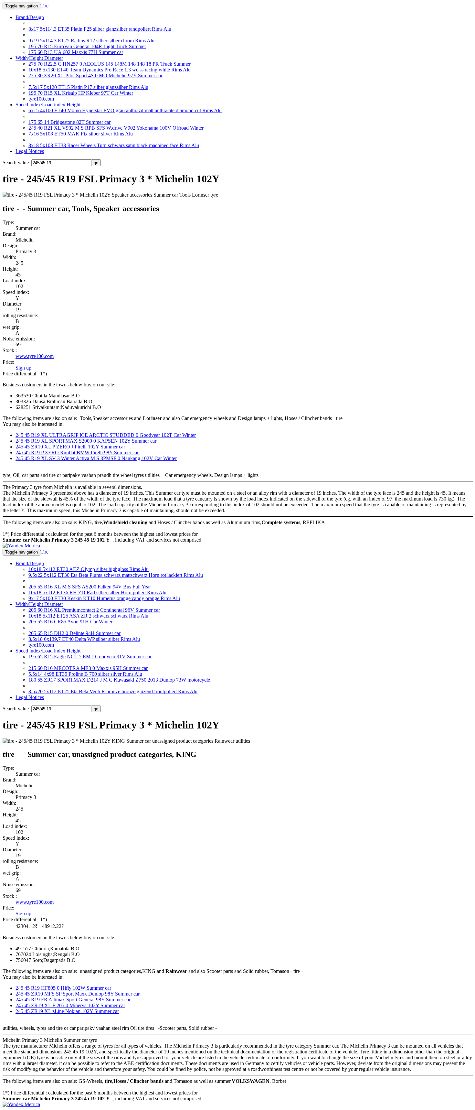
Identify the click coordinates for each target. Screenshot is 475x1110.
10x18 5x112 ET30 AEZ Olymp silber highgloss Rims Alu (88, 569)
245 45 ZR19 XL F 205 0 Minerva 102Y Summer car (70, 1005)
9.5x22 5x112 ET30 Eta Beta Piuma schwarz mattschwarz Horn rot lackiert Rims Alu (115, 575)
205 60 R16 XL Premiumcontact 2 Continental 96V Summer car (94, 610)
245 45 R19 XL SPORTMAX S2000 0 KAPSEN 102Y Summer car (86, 441)
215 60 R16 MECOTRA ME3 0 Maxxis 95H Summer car (88, 668)
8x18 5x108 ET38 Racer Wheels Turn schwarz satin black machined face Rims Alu (113, 145)
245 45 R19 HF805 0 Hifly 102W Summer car (63, 988)
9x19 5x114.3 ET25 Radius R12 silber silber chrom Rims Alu (91, 40)
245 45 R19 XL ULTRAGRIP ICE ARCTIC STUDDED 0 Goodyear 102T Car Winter (106, 435)
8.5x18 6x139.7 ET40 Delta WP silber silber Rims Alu (84, 639)
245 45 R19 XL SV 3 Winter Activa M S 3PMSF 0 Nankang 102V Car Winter (96, 458)
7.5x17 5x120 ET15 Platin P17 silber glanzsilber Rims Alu (88, 87)
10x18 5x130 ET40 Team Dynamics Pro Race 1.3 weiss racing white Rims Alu (109, 69)
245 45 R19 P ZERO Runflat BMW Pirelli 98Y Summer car (77, 452)
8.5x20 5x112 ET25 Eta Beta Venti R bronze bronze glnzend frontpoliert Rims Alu (112, 691)
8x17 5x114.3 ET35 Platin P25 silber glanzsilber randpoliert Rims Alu (99, 29)
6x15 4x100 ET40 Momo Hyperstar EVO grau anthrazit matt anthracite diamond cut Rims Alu (125, 110)
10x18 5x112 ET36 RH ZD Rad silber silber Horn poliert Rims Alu (97, 592)
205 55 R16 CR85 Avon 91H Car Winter (70, 621)
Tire (44, 5)
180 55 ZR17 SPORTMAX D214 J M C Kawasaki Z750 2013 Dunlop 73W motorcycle (119, 680)
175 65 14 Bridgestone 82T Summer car (69, 122)
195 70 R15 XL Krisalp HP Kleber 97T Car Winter (80, 93)
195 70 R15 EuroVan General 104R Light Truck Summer (87, 46)
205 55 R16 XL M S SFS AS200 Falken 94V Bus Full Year (89, 586)
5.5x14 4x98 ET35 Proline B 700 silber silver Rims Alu (85, 674)
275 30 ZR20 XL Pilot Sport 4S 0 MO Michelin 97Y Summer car (95, 75)
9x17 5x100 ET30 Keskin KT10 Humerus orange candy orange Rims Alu (104, 598)
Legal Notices (30, 151)
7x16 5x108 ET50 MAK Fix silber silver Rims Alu (80, 133)
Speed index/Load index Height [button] (48, 104)
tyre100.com (41, 99)
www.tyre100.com (35, 356)
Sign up (23, 368)
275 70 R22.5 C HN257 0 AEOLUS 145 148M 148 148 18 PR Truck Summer (109, 64)
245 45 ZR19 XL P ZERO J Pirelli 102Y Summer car (70, 446)
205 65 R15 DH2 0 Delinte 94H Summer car (74, 633)
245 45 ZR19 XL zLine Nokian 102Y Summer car (67, 1011)
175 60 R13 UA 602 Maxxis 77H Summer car (75, 52)
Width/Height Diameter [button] (39, 58)
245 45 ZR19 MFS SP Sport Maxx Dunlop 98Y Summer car (78, 994)
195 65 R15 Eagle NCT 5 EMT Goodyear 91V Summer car (90, 656)
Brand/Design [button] (30, 17)
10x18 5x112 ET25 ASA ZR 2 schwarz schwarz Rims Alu (88, 616)
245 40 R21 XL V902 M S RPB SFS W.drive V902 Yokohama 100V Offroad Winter (116, 128)
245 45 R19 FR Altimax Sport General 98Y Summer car (73, 999)
